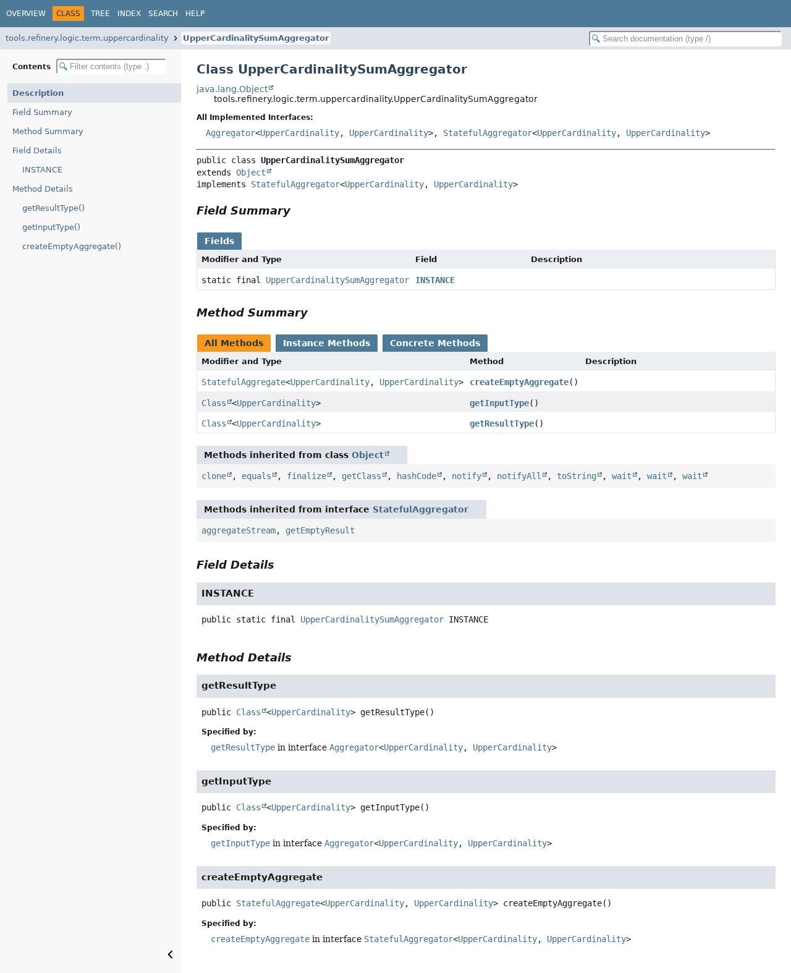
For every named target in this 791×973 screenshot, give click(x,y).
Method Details (42, 188)
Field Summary (42, 112)
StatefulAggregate (243, 382)
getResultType (502, 423)
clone (213, 476)
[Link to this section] (299, 210)
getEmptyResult (320, 530)
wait (622, 476)
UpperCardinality (299, 133)
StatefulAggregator (487, 133)
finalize (306, 476)
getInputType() (51, 227)
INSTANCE (42, 169)
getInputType (499, 403)
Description (38, 93)
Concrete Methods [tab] (435, 343)
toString (576, 476)
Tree (100, 13)
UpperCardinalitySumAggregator (256, 38)
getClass (361, 476)
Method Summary (47, 131)
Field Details (37, 150)
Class (213, 403)
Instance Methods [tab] (326, 343)
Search (163, 13)
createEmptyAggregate (519, 382)
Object (251, 172)
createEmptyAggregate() (71, 246)
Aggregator (230, 133)
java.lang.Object (232, 89)
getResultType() (53, 208)
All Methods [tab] (234, 343)
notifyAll (519, 476)
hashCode (416, 476)
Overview (26, 13)
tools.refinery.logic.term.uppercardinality (87, 38)
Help (195, 13)
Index (129, 13)
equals (256, 476)
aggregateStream (238, 530)
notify (466, 476)
